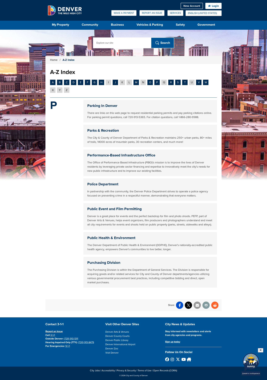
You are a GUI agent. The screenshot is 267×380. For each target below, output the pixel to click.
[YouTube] (183, 359)
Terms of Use (144, 370)
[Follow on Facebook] (167, 359)
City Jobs (95, 370)
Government (206, 25)
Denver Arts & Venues (117, 331)
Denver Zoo (111, 348)
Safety (180, 25)
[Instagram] (172, 359)
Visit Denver (112, 352)
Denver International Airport (120, 344)
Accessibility (108, 370)
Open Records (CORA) (165, 370)
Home (53, 60)
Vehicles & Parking (150, 25)
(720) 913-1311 (71, 338)
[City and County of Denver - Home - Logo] (65, 10)
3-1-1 (52, 335)
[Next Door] (188, 359)
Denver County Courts (117, 336)
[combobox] (204, 13)
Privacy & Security (126, 370)
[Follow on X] (178, 359)
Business (117, 25)
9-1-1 (67, 346)
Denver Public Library (116, 340)
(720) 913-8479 (86, 342)
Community (90, 25)
